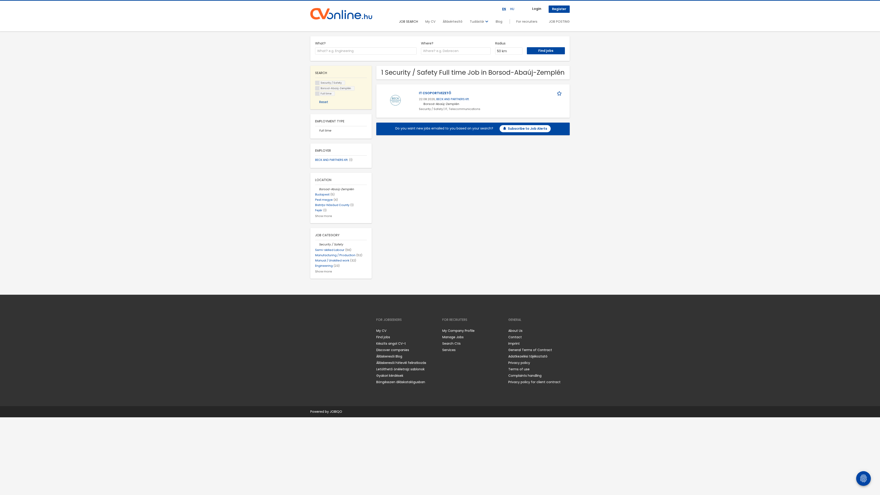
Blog (499, 21)
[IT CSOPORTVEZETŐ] (395, 100)
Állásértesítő (452, 21)
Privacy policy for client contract (534, 382)
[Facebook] (313, 330)
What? (320, 43)
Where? (427, 43)
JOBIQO (336, 411)
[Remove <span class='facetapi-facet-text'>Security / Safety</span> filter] (317, 83)
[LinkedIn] (328, 330)
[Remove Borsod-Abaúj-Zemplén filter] (317, 189)
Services (449, 350)
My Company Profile (458, 330)
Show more (323, 216)
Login (536, 8)
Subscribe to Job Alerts (527, 128)
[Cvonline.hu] (341, 13)
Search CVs (451, 343)
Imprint (514, 343)
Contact (515, 337)
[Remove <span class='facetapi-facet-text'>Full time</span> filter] (317, 94)
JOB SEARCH (408, 21)
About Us (515, 330)
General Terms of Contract (530, 350)
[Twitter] (335, 330)
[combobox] (366, 51)
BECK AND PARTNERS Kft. (453, 99)
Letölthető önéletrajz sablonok (400, 369)
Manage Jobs (453, 337)
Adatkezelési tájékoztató (527, 356)
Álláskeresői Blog (389, 356)
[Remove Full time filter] (317, 130)
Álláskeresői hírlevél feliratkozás (401, 362)
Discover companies (392, 350)
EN (504, 9)
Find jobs (383, 337)
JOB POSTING (559, 21)
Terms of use (519, 369)
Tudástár (477, 21)
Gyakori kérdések (389, 375)
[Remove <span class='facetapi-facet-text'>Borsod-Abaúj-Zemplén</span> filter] (317, 88)
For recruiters (526, 21)
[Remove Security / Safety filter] (317, 244)
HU (512, 9)
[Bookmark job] (560, 93)
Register (559, 9)
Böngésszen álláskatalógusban (400, 382)
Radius (500, 43)
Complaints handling (525, 375)
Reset (323, 102)
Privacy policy (519, 362)
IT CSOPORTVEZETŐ (435, 93)
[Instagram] (321, 330)
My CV (430, 21)
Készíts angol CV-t (391, 343)
